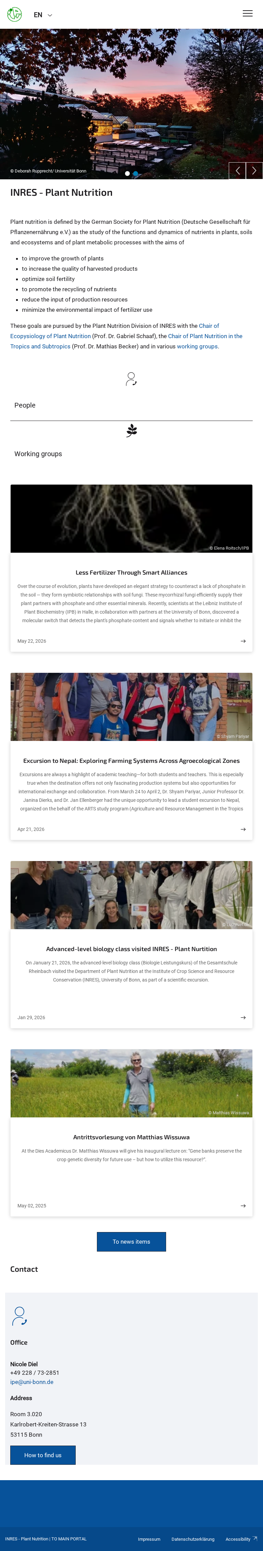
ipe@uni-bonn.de (31, 1382)
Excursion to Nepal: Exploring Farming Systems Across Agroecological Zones (131, 760)
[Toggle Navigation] (248, 14)
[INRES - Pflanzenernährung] (14, 14)
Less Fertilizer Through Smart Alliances (131, 572)
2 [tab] (135, 173)
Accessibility (238, 1539)
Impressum (149, 1539)
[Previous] (237, 170)
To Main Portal (69, 1538)
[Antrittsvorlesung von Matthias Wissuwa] (243, 1205)
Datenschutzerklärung (193, 1539)
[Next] (254, 170)
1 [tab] (127, 173)
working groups (197, 346)
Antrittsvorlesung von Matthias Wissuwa (131, 1137)
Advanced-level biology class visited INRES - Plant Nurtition (131, 948)
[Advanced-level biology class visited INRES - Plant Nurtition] (243, 1017)
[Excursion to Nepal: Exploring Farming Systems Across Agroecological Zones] (243, 829)
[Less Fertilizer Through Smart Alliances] (243, 641)
